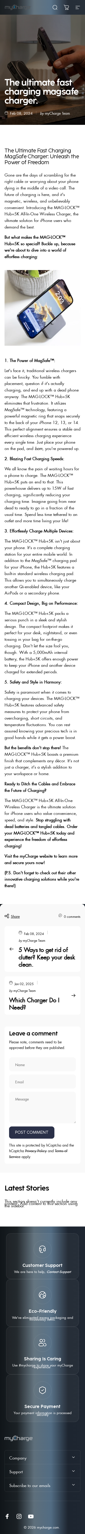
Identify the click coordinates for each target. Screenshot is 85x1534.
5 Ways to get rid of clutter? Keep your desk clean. (47, 956)
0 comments (72, 916)
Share (15, 916)
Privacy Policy (36, 1150)
